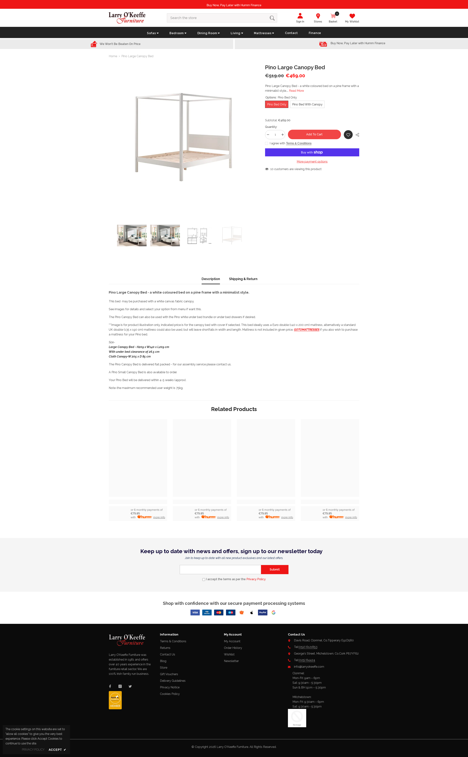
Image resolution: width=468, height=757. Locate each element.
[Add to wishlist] (348, 134)
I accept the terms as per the (236, 579)
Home (113, 56)
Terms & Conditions (299, 143)
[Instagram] (120, 686)
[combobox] (217, 18)
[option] (181, 137)
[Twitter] (130, 686)
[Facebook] (110, 686)
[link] (138, 502)
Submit (275, 569)
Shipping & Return (243, 279)
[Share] (356, 134)
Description (211, 279)
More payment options (312, 161)
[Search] (222, 17)
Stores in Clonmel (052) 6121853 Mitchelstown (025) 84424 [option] (247, 5)
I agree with (277, 143)
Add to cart (314, 134)
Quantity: (271, 127)
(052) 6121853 (308, 647)
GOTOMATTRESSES (306, 329)
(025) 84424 (307, 660)
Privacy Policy (256, 579)
